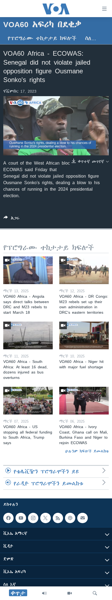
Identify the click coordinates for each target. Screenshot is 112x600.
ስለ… (90, 38)
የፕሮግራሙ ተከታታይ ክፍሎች (42, 38)
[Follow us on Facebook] (8, 518)
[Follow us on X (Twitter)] (45, 518)
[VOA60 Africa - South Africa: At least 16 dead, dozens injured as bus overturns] (28, 335)
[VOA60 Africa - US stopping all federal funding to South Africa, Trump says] (28, 400)
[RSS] (58, 518)
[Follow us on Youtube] (20, 518)
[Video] (69, 593)
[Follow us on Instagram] (33, 518)
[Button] (12, 219)
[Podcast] (70, 518)
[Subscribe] (82, 518)
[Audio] (44, 593)
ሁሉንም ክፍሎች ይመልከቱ (87, 451)
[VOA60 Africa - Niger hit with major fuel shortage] (84, 335)
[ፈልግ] (95, 593)
